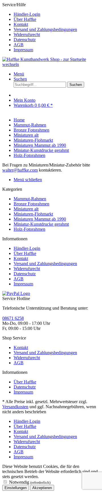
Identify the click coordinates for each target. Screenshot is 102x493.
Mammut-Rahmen (30, 198)
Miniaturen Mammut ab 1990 (40, 219)
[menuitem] (57, 14)
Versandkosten (15, 406)
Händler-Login (27, 14)
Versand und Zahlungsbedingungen (45, 29)
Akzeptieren (42, 488)
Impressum (23, 49)
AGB (19, 44)
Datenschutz (25, 39)
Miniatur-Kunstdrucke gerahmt (41, 224)
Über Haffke (25, 19)
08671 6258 (13, 318)
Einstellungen (16, 488)
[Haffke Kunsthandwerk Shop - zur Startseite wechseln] (51, 64)
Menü (19, 74)
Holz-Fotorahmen (29, 229)
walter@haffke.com (20, 170)
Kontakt (21, 24)
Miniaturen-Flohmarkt (33, 214)
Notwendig (29, 482)
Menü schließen (28, 179)
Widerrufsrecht (27, 34)
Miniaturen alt (26, 208)
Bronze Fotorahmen (31, 203)
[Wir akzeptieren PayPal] (16, 293)
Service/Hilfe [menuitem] (39, 27)
